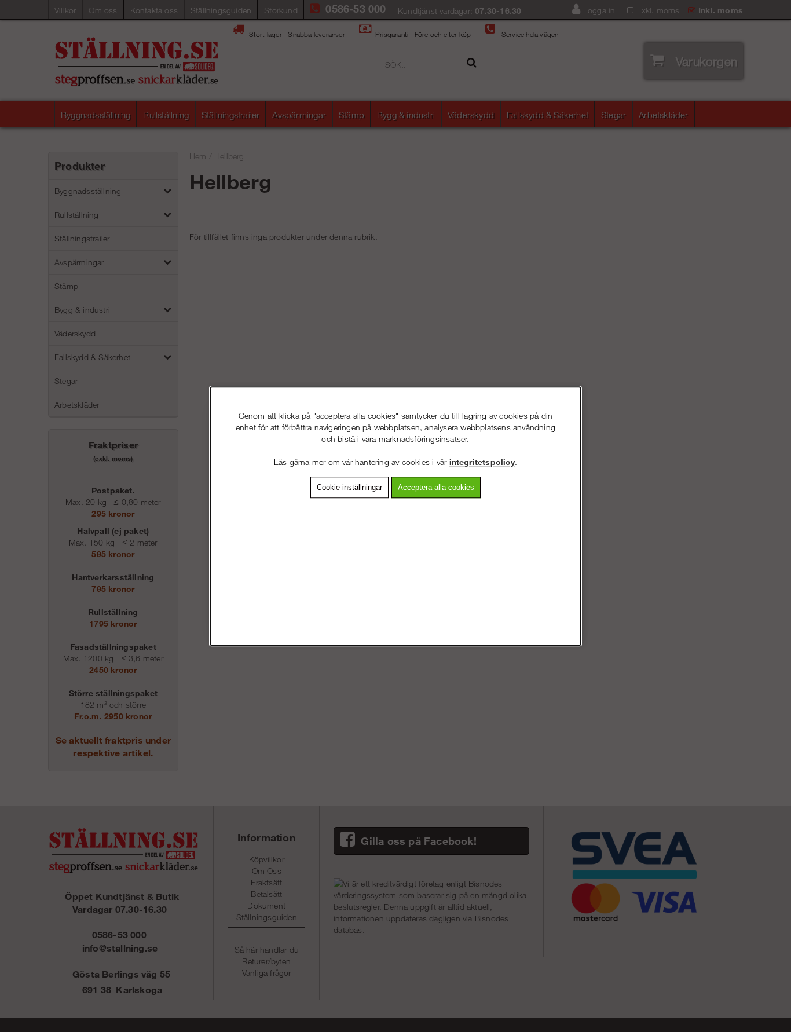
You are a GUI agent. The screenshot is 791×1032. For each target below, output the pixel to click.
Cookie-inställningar (349, 487)
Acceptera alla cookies (436, 487)
